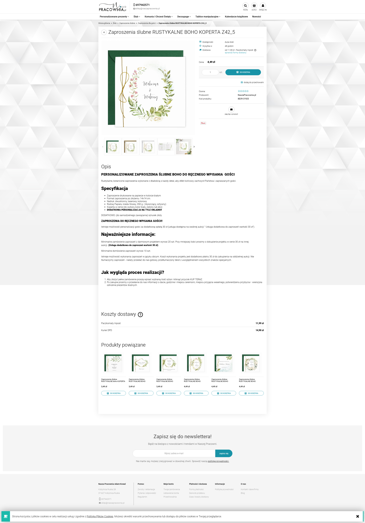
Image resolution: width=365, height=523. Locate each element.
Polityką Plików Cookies (100, 516)
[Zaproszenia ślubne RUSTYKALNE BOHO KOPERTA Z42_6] (223, 363)
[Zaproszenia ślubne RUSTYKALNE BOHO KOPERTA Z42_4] (196, 363)
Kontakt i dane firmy (250, 489)
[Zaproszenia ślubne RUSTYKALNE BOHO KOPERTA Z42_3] (168, 363)
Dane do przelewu (197, 493)
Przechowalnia (170, 497)
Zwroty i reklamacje (146, 489)
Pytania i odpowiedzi (147, 493)
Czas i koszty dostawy (199, 497)
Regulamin (142, 497)
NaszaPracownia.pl (247, 95)
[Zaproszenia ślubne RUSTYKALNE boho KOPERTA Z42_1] (113, 363)
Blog (243, 493)
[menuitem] (114, 17)
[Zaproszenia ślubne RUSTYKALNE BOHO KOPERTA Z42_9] (251, 363)
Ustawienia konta (171, 493)
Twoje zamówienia (172, 489)
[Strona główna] (112, 6)
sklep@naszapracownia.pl (112, 503)
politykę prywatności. (218, 461)
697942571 (106, 499)
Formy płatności (196, 489)
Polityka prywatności (224, 489)
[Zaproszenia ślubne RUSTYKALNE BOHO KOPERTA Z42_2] (141, 363)
